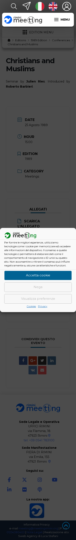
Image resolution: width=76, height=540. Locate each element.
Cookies (31, 306)
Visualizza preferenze (38, 299)
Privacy (42, 306)
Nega (38, 287)
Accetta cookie (38, 275)
